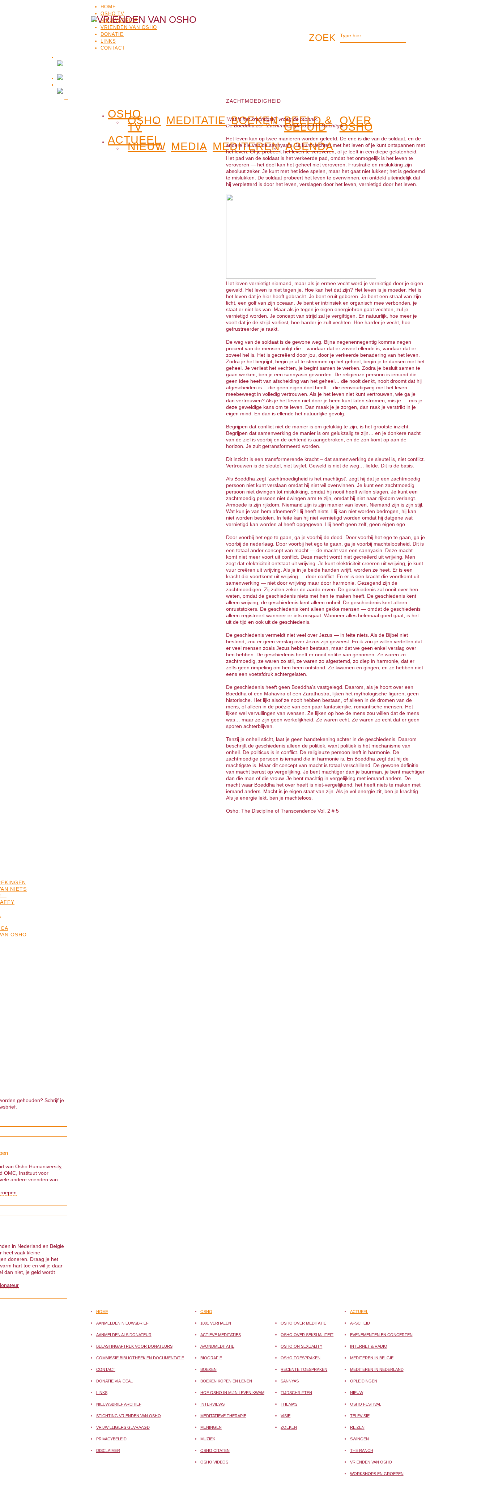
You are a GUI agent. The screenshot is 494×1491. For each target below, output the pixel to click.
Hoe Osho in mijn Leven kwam (232, 1392)
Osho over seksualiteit (307, 1335)
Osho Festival (365, 1404)
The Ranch (361, 1450)
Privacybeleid (111, 1439)
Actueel (359, 1311)
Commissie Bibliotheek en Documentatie (140, 1358)
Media (189, 146)
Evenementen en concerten (381, 1335)
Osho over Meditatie (303, 1323)
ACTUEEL (134, 138)
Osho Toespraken (300, 1358)
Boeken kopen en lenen (226, 1381)
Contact (105, 1369)
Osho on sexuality (301, 1346)
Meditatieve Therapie (223, 1416)
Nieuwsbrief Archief (118, 1404)
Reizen (357, 1427)
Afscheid (360, 1323)
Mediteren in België (371, 1358)
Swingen (359, 1439)
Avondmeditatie (217, 1346)
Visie (285, 1416)
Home (108, 6)
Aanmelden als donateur (124, 1335)
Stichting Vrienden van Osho (128, 1416)
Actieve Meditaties (220, 1335)
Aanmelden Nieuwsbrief (122, 1323)
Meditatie (196, 120)
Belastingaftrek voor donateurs (134, 1346)
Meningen (211, 1427)
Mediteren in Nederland (377, 1369)
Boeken (208, 1369)
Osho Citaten (215, 1450)
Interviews (212, 1404)
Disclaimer (108, 1450)
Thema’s (289, 1404)
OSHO (124, 112)
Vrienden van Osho (371, 1462)
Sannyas (290, 1381)
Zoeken (289, 1427)
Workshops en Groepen (377, 1473)
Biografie (211, 1358)
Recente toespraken (304, 1369)
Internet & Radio (368, 1346)
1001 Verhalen (215, 1323)
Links (101, 1392)
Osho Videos (214, 1462)
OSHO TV (112, 13)
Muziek (207, 1439)
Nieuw (147, 146)
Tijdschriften (296, 1392)
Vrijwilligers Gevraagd (123, 1427)
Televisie (360, 1416)
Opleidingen (363, 1381)
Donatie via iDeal (114, 1381)
